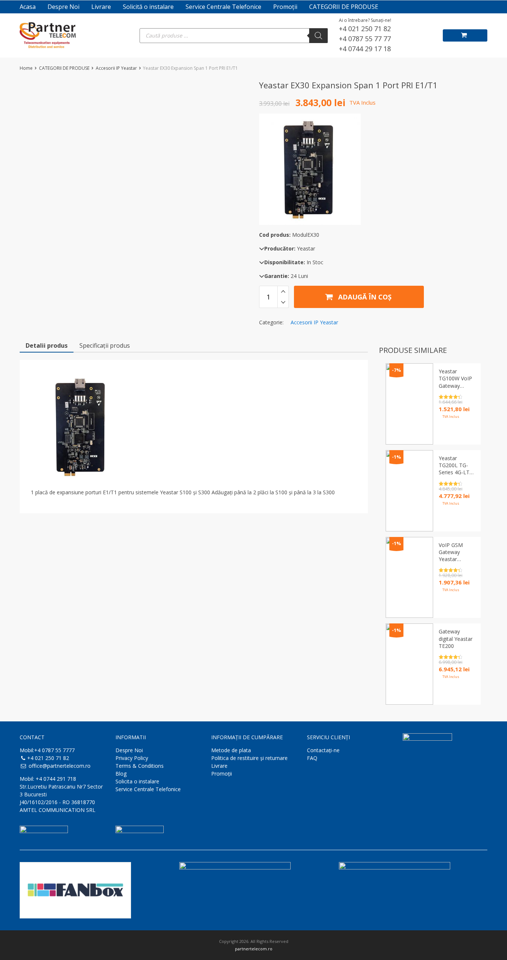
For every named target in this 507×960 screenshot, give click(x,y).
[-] (283, 302)
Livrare (101, 7)
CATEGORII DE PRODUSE (343, 7)
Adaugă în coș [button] (452, 693)
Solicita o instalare (137, 781)
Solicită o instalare (148, 7)
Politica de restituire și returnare (249, 757)
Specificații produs (104, 345)
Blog (121, 773)
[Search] (318, 35)
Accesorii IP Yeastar (116, 68)
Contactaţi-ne (323, 750)
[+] (283, 291)
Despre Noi (63, 7)
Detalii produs (47, 345)
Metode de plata (231, 750)
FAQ (312, 757)
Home (26, 68)
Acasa (28, 7)
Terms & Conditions (139, 765)
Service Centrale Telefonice (223, 7)
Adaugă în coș (364, 296)
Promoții (285, 7)
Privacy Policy (131, 757)
